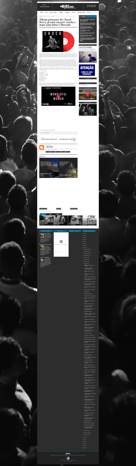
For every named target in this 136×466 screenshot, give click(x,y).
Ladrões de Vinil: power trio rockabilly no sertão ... (88, 306)
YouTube (63, 151)
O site (73, 12)
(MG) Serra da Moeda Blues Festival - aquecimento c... (90, 279)
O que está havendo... (85, 47)
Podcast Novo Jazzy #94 (88, 293)
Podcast (68, 12)
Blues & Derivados (87, 291)
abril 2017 (86, 263)
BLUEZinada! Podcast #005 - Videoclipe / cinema (88, 427)
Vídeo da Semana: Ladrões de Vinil (89, 281)
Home (41, 12)
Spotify (68, 151)
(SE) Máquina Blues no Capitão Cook (89, 271)
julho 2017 (86, 257)
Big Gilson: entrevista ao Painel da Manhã (89, 367)
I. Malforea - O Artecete (44, 257)
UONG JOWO (70, 461)
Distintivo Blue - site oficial (45, 233)
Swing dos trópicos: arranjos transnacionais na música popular (86, 27)
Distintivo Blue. (72, 460)
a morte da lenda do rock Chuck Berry (58, 53)
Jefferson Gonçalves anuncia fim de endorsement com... (90, 357)
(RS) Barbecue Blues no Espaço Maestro (89, 274)
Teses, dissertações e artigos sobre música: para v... (90, 347)
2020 (84, 241)
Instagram (58, 151)
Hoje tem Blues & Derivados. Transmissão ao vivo (88, 268)
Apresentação (41, 2)
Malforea (67, 460)
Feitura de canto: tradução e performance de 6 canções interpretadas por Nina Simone (88, 39)
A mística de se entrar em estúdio (89, 344)
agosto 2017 (86, 255)
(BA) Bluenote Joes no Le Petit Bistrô (89, 276)
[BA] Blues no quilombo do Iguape (66, 175)
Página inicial (58, 208)
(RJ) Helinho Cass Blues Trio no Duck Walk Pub (90, 342)
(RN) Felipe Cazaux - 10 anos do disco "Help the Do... (89, 407)
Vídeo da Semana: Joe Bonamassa (89, 369)
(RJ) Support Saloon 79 (87, 420)
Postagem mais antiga (74, 208)
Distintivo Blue (81, 12)
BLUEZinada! (63, 460)
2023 (84, 235)
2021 (84, 239)
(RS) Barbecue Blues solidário (89, 364)
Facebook (53, 151)
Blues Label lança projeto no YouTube (88, 362)
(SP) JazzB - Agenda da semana (89, 377)
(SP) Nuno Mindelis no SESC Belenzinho (88, 415)
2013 (84, 443)
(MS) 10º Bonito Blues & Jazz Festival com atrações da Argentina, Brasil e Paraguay (45, 163)
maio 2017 (86, 261)
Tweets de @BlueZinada (83, 85)
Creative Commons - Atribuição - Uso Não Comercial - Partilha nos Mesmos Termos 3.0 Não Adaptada (68, 455)
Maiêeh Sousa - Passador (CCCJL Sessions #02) (89, 325)
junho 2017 (86, 259)
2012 (84, 445)
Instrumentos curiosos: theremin (89, 412)
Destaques (53, 130)
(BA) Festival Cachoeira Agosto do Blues (46, 174)
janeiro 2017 (86, 434)
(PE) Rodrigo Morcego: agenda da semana (89, 301)
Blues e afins (53, 12)
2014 (84, 441)
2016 (84, 437)
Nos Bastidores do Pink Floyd (89, 223)
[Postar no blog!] (44, 132)
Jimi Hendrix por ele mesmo (74, 223)
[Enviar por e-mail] (43, 132)
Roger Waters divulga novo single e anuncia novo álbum (89, 314)
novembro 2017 (86, 249)
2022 (84, 237)
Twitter (48, 151)
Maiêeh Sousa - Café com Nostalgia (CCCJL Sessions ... (89, 394)
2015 (84, 439)
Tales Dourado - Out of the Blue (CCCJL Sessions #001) (89, 328)
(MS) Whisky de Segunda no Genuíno (88, 266)
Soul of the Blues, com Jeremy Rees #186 (89, 405)
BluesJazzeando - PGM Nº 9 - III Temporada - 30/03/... (89, 418)
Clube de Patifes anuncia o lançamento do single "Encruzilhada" (64, 163)
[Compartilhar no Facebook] (47, 132)
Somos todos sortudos (87, 333)
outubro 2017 (86, 251)
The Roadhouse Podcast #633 (89, 319)
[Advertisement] (58, 121)
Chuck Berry (50, 130)
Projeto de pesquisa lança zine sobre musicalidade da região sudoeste (48, 259)
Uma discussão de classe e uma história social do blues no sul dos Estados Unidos (46, 222)
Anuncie (46, 2)
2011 (84, 447)
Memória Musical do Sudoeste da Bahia (45, 245)
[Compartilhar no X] (46, 132)
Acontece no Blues (45, 130)
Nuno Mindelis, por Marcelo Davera (89, 337)
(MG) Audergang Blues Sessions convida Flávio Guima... (89, 400)
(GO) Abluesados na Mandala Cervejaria (89, 352)
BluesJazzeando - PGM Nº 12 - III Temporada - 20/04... (89, 309)
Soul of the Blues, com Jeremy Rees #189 (89, 317)
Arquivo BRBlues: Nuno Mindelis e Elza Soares (89, 350)
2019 (84, 243)
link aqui (45, 83)
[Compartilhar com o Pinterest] (48, 132)
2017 (84, 247)
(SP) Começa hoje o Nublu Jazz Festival (89, 397)
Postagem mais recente (43, 208)
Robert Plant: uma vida (59, 223)
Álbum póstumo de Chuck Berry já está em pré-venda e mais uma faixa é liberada (57, 22)
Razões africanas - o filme (85, 30)
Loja (46, 12)
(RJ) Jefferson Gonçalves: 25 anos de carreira (89, 410)
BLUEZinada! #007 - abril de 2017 (89, 422)
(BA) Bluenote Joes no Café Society (89, 339)
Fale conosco (51, 2)
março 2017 (86, 430)
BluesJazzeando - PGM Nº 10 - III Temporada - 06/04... (89, 375)
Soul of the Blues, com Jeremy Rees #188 (89, 322)
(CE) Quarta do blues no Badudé (89, 289)
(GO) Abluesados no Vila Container (89, 385)
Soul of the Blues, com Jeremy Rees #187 (89, 372)
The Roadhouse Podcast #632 (89, 335)
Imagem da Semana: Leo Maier (89, 303)
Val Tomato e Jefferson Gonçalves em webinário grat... (89, 380)
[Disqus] (58, 193)
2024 (84, 233)
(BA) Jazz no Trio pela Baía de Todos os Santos (90, 388)
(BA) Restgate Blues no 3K (88, 311)
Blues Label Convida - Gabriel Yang (89, 295)
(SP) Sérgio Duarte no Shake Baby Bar (89, 287)
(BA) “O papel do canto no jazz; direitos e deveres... (89, 391)
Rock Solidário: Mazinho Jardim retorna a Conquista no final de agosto (48, 247)
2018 (84, 245)
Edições (61, 12)
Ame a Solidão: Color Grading (88, 424)
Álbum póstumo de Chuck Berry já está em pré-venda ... (89, 284)
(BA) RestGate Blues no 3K (88, 355)
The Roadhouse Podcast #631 (89, 402)
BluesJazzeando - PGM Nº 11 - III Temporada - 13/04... (89, 331)
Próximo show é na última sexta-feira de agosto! (48, 235)
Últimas (83, 16)
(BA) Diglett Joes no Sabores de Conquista (89, 383)
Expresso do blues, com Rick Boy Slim (89, 298)
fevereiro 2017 (86, 432)
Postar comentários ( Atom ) (47, 211)
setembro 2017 (86, 253)
